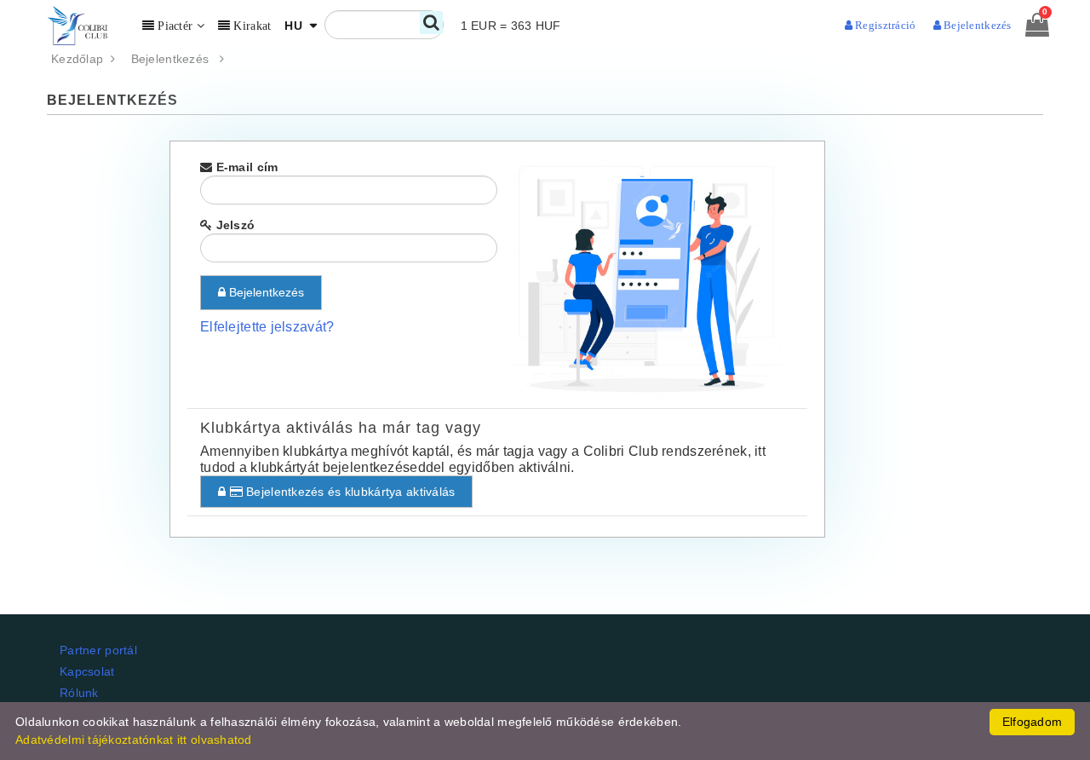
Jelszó (233, 225)
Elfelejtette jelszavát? (267, 327)
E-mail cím (245, 167)
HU (295, 25)
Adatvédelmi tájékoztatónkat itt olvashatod (133, 739)
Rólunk (79, 693)
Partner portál (98, 650)
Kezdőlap (81, 59)
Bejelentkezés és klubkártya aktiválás (349, 491)
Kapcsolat (87, 671)
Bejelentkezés (175, 59)
